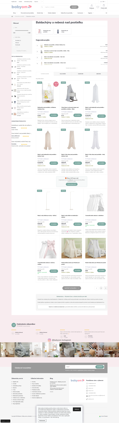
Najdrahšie (80, 73)
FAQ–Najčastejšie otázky (18, 401)
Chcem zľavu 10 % (71, 184)
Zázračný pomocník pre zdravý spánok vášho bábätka (58, 385)
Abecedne (98, 73)
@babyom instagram (61, 340)
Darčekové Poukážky (36, 385)
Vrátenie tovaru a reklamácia (19, 397)
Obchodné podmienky (17, 393)
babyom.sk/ (90, 390)
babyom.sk (90, 388)
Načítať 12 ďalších (71, 288)
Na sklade (18, 40)
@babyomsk (91, 399)
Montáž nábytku (35, 395)
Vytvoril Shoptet (104, 416)
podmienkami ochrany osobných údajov (86, 370)
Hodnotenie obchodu (36, 391)
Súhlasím (77, 409)
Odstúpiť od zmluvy (5, 421)
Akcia (17, 42)
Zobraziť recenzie (26, 326)
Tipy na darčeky (35, 383)
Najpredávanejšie (45, 73)
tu (58, 417)
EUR (103, 1)
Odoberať (99, 366)
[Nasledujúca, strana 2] (101, 288)
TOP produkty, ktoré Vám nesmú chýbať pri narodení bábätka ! (57, 389)
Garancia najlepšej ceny (37, 397)
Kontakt (20, 1)
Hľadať (74, 7)
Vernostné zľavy (35, 387)
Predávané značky (36, 389)
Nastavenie (42, 420)
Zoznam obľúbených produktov (38, 393)
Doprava (36, 1)
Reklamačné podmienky (18, 395)
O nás (14, 389)
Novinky (34, 381)
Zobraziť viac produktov (71, 68)
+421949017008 (92, 385)
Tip (16, 47)
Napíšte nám (14, 1)
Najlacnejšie (63, 73)
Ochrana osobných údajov (18, 399)
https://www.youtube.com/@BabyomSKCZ (96, 396)
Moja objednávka (16, 403)
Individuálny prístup (28, 1)
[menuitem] (15, 13)
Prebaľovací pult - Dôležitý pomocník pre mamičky (58, 382)
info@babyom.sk (92, 383)
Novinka (17, 45)
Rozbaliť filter (21, 51)
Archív (51, 391)
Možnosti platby (16, 391)
